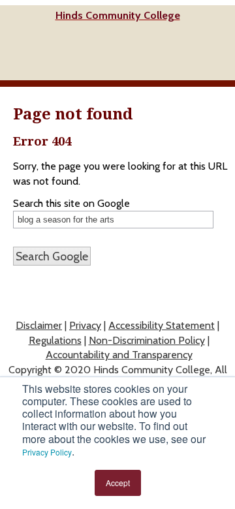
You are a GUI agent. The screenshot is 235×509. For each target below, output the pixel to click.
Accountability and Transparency (119, 354)
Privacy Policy (47, 451)
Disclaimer (39, 325)
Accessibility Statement (161, 325)
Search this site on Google (71, 203)
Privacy (85, 325)
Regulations (55, 340)
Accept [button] (118, 482)
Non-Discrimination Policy (147, 340)
